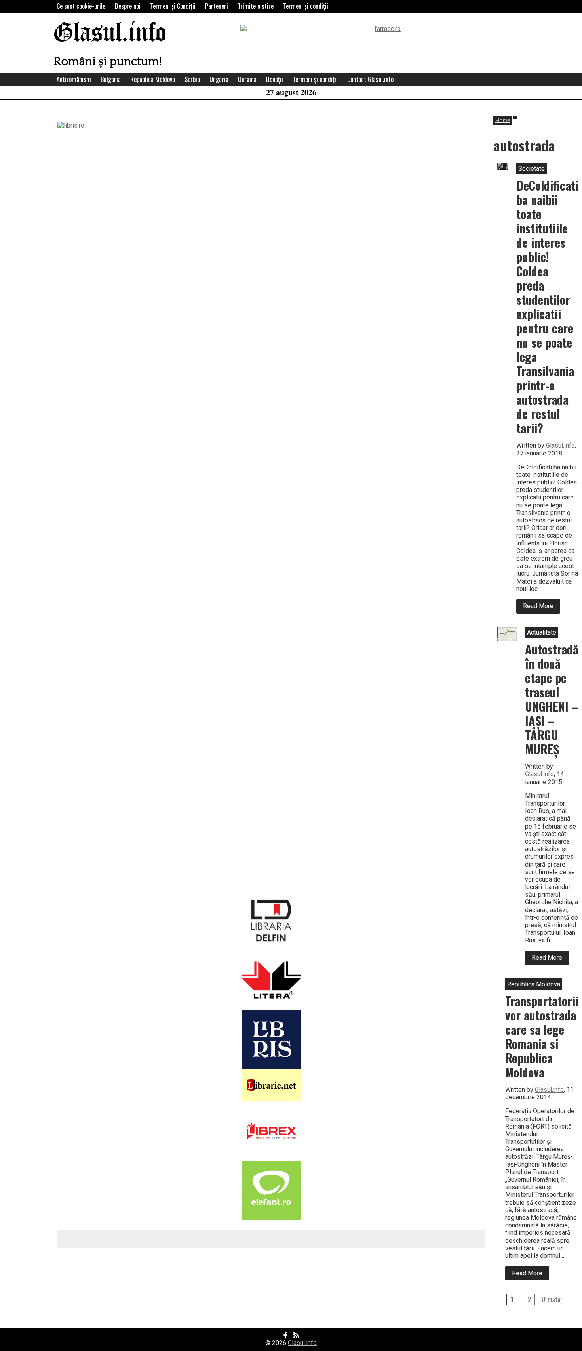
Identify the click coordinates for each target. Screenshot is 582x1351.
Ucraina (247, 79)
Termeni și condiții (305, 6)
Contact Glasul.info (370, 79)
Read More (541, 608)
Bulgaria (111, 79)
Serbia (192, 79)
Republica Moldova (152, 79)
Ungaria (218, 79)
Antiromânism (74, 79)
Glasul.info (109, 33)
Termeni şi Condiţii (173, 6)
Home (502, 120)
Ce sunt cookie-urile (81, 6)
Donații (274, 79)
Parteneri (216, 6)
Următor (552, 1299)
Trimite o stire (256, 6)
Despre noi (128, 6)
